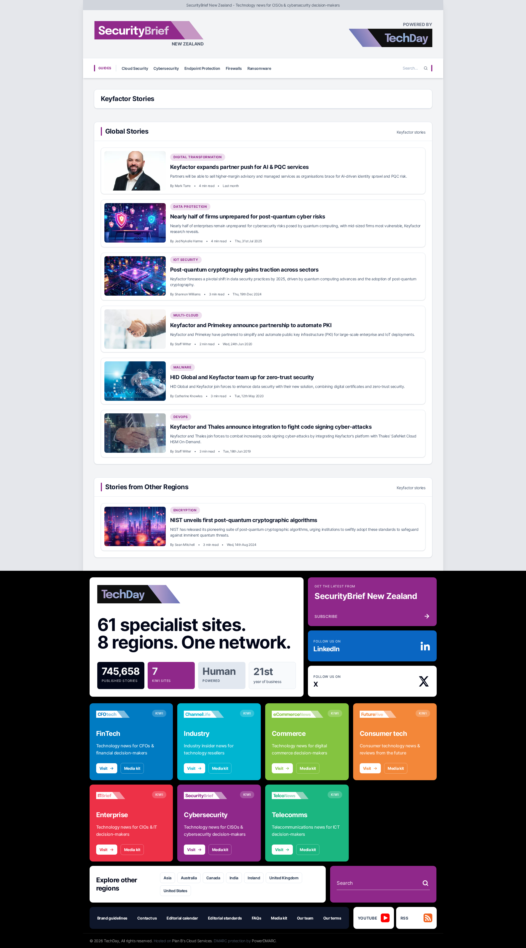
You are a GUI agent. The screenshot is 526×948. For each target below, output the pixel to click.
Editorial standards (225, 918)
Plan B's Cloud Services (192, 940)
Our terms (332, 918)
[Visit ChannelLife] (209, 714)
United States (175, 890)
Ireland (254, 877)
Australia (189, 877)
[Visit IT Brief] (122, 795)
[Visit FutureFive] (385, 714)
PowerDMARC (264, 940)
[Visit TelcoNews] (297, 795)
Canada (213, 877)
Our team (305, 918)
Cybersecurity (166, 68)
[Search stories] (425, 883)
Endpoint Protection (202, 68)
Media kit (132, 768)
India (234, 877)
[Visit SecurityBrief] (209, 795)
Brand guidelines (112, 918)
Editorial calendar (182, 918)
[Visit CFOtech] (122, 714)
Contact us (147, 918)
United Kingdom (283, 877)
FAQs (256, 918)
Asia (167, 877)
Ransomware (259, 68)
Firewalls (234, 68)
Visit (103, 768)
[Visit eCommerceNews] (297, 714)
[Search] (425, 68)
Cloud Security (135, 68)
